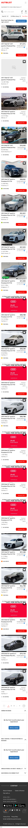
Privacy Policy (15, 817)
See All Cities (6, 797)
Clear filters (25, 16)
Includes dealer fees (21, 45)
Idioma (5, 812)
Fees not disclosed (22, 147)
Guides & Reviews (19, 791)
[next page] (24, 705)
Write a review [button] (14, 728)
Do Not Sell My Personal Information (12, 819)
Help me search (21, 21)
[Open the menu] (25, 2)
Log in (25, 811)
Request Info (21, 55)
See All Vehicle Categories (10, 801)
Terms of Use (6, 817)
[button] (22, 12)
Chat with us (6, 793)
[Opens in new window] (8, 805)
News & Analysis (7, 791)
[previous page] (4, 705)
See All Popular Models (9, 799)
